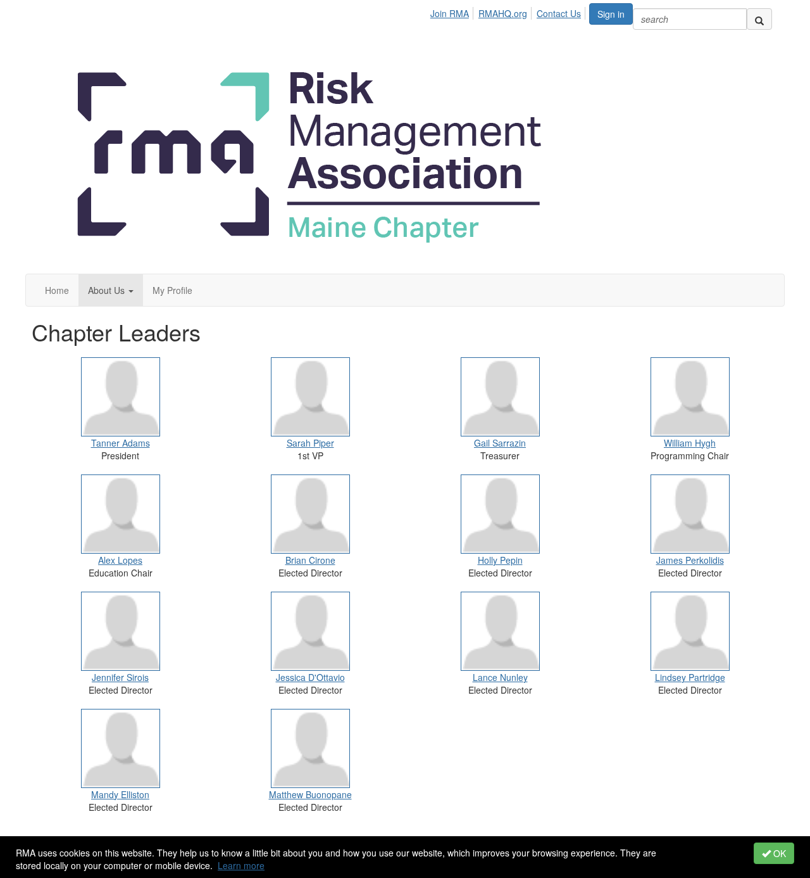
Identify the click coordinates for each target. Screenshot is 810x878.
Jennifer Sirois (120, 677)
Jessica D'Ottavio (310, 677)
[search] (759, 19)
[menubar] (509, 11)
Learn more (241, 865)
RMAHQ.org (502, 13)
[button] (110, 290)
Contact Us (559, 13)
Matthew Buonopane (310, 794)
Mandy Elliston (120, 794)
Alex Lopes (120, 560)
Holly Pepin (500, 560)
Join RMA (449, 13)
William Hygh (690, 442)
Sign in (611, 14)
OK (778, 853)
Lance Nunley (500, 677)
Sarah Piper (310, 442)
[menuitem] (453, 11)
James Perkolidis (690, 560)
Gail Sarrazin (500, 442)
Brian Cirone (310, 560)
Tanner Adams (120, 442)
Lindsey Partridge (690, 677)
